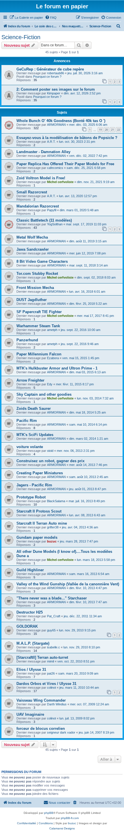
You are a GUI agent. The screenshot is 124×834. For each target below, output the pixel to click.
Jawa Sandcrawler (32, 249)
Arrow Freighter (30, 380)
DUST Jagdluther (31, 300)
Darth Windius (57, 704)
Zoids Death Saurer (33, 408)
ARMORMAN (56, 124)
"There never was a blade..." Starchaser (51, 598)
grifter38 (53, 527)
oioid (50, 450)
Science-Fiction (20, 37)
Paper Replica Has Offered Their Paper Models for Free (65, 164)
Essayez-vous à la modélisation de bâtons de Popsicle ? (66, 138)
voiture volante (29, 447)
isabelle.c (53, 647)
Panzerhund (27, 340)
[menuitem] (26, 17)
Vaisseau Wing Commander (41, 700)
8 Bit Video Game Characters (42, 261)
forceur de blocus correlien (40, 728)
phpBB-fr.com (70, 818)
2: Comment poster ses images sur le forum (55, 89)
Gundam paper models (36, 537)
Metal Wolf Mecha (32, 237)
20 (106, 130)
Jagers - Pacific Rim (34, 485)
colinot (51, 687)
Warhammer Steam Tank (38, 326)
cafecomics (55, 168)
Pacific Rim (26, 420)
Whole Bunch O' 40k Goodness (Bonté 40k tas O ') (60, 121)
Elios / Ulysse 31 (31, 669)
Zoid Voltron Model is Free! (40, 178)
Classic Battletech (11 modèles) (44, 220)
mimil (50, 661)
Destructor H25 (29, 612)
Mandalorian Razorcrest (37, 206)
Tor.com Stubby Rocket (37, 273)
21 (112, 130)
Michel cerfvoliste (60, 182)
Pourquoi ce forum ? (47, 76)
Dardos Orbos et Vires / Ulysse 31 (46, 683)
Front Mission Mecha (35, 287)
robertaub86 (55, 73)
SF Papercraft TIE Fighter (39, 312)
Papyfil (51, 210)
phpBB (48, 812)
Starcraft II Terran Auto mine (41, 523)
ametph (52, 330)
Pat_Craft (53, 616)
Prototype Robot (31, 497)
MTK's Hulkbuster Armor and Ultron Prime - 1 (56, 368)
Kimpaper (53, 93)
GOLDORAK (27, 626)
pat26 (51, 673)
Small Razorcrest (31, 192)
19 (100, 130)
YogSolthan (55, 224)
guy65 (51, 630)
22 (118, 130)
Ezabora (53, 358)
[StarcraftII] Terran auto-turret (42, 657)
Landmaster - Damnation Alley (43, 152)
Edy (49, 384)
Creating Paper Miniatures (39, 473)
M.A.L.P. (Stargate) (32, 643)
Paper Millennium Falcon (38, 354)
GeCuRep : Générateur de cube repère (50, 69)
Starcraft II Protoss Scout (38, 511)
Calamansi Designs (62, 828)
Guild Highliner (30, 570)
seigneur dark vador (61, 732)
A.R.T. (51, 141)
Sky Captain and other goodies (44, 394)
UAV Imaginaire (30, 714)
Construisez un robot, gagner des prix (50, 461)
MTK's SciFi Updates (34, 435)
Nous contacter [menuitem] (59, 802)
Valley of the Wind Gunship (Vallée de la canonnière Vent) (67, 584)
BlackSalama (56, 501)
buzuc (52, 541)
